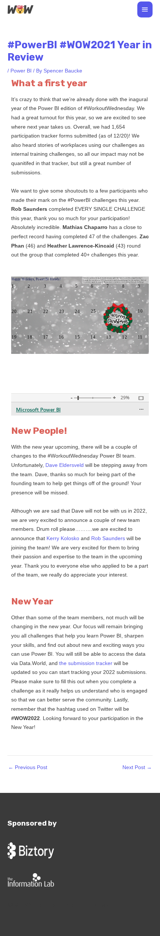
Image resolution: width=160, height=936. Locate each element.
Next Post (137, 767)
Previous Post (27, 767)
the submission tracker (85, 663)
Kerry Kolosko (63, 538)
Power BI (21, 71)
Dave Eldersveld (65, 465)
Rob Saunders (108, 538)
